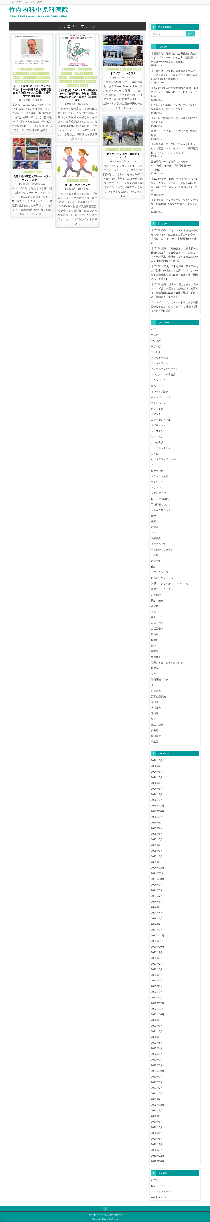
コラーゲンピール (161, 419)
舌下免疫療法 (158, 696)
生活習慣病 (157, 628)
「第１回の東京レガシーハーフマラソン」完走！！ (32, 178)
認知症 (154, 713)
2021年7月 (157, 1087)
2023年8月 (157, 958)
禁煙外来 (80, 81)
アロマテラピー (159, 363)
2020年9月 (157, 1110)
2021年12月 (157, 1071)
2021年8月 (157, 1082)
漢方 (153, 617)
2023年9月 (157, 952)
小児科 (154, 555)
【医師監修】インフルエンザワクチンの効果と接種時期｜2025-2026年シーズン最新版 (174, 204)
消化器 (154, 606)
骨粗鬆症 (156, 735)
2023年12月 (157, 935)
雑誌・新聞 (43, 81)
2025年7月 (157, 828)
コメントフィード (161, 1191)
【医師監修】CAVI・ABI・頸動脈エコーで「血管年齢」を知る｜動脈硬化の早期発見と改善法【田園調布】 (77, 95)
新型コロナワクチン (162, 589)
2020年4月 (157, 1133)
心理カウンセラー (161, 572)
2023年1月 (157, 997)
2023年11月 (157, 941)
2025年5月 (157, 839)
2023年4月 (157, 980)
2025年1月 (157, 862)
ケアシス (156, 414)
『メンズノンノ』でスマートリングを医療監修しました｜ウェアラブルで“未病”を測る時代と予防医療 (174, 306)
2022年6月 (157, 1037)
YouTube (156, 340)
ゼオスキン (157, 431)
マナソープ (157, 482)
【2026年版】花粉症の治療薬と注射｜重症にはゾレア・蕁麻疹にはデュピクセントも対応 (174, 91)
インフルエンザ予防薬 (163, 374)
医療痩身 (156, 538)
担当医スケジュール (162, 577)
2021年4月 (157, 1099)
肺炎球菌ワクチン (161, 679)
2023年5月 (157, 975)
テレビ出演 (157, 442)
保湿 (153, 515)
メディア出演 (22, 73)
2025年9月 (157, 816)
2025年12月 (157, 805)
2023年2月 (157, 991)
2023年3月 (157, 986)
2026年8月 (157, 760)
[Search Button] (105, 1209)
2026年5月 (157, 777)
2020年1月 (157, 1150)
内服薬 (64, 77)
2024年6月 (157, 901)
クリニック (26, 69)
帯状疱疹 (156, 560)
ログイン (156, 1180)
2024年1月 (157, 929)
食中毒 (154, 730)
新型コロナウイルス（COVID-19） (170, 583)
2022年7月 (157, 1031)
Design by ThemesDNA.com (105, 1219)
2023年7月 (157, 963)
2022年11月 (157, 1008)
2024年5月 (157, 907)
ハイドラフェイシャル (163, 459)
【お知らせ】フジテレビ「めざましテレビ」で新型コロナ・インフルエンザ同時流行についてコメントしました (174, 148)
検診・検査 (66, 81)
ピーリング (157, 470)
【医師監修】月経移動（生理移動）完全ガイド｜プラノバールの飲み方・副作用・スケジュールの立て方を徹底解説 (174, 57)
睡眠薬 (154, 651)
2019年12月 (157, 1155)
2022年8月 (157, 1025)
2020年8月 (157, 1116)
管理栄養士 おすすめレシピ (167, 662)
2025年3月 (157, 850)
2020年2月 (157, 1144)
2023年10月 (157, 946)
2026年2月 (157, 794)
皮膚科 (154, 640)
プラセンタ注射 (159, 476)
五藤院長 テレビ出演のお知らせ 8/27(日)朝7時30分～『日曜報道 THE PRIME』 (171, 165)
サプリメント (85, 69)
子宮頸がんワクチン (162, 549)
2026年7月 (157, 766)
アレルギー (157, 352)
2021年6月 (157, 1093)
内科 (153, 532)
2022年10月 (157, 1014)
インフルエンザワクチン (164, 369)
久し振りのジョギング (77, 184)
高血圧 (154, 741)
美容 (153, 673)
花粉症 (154, 702)
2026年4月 (157, 783)
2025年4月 (157, 845)
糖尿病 (30, 81)
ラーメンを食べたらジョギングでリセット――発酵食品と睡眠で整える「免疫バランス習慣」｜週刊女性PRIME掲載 (32, 90)
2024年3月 (157, 918)
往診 (153, 566)
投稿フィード (158, 1185)
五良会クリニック (40, 73)
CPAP (154, 335)
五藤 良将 (26, 100)
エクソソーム (158, 380)
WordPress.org (159, 1197)
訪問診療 (156, 707)
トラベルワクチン (161, 448)
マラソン (40, 69)
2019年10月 (157, 1161)
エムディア (157, 385)
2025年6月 (157, 833)
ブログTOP (16, 2)
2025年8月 (157, 822)
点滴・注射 (157, 623)
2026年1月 (157, 799)
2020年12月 (157, 1104)
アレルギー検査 (159, 357)
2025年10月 (157, 811)
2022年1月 (157, 1065)
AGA (153, 329)
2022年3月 (157, 1054)
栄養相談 (45, 77)
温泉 (153, 611)
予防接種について (161, 504)
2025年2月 (157, 856)
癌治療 (154, 634)
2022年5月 (157, 1042)
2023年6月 (157, 969)
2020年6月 (157, 1121)
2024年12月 (157, 867)
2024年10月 (157, 879)
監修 (20, 81)
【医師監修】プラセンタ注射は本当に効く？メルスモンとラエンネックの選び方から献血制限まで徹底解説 (174, 74)
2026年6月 (157, 771)
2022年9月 (157, 1020)
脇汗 (153, 685)
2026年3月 (157, 788)
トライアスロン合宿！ (123, 73)
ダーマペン (157, 436)
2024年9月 (157, 884)
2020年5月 (157, 1127)
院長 (85, 85)
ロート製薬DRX (160, 498)
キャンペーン (158, 402)
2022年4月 (157, 1048)
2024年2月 (157, 924)
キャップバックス (161, 397)
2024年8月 (157, 890)
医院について (30, 77)
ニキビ (154, 453)
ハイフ (154, 465)
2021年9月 (157, 1076)
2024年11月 (157, 873)
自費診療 (74, 85)
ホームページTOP (34, 2)
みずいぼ (156, 346)
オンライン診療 (159, 391)
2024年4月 (157, 912)
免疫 (18, 77)
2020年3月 (157, 1138)
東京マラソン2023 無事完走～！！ (123, 155)
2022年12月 (157, 1003)
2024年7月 (157, 896)
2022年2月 (157, 1059)
